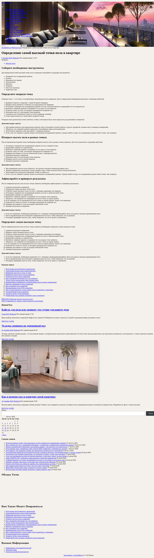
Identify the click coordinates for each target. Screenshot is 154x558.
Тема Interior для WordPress (73, 555)
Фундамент (11, 40)
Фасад (9, 38)
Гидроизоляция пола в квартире (17, 292)
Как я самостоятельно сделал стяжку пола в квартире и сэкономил (29, 290)
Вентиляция (16, 21)
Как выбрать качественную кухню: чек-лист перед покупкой (27, 466)
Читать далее (8, 321)
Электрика (11, 42)
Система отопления (20, 34)
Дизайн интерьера (14, 10)
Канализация (16, 30)
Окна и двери (12, 27)
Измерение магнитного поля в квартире (20, 275)
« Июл (4, 435)
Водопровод (16, 32)
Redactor (16, 58)
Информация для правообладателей (18, 548)
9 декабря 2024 (7, 58)
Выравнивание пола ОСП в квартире (19, 288)
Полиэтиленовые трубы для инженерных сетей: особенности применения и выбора (36, 443)
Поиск (4, 410)
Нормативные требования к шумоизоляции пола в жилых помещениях (31, 282)
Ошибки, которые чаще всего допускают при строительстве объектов (31, 462)
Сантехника (12, 29)
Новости (10, 25)
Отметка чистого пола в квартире (18, 276)
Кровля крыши (13, 19)
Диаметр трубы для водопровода (17, 294)
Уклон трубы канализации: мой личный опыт (22, 280)
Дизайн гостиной (18, 13)
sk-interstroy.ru (6, 2)
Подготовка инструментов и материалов (20, 269)
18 (5, 428)
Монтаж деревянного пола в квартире (19, 284)
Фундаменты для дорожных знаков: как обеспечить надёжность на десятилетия (34, 450)
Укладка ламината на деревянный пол (24, 325)
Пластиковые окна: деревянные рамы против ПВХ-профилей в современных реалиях (36, 449)
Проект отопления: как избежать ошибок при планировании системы (31, 464)
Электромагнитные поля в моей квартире (21, 271)
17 (3, 428)
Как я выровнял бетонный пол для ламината (22, 278)
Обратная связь (11, 550)
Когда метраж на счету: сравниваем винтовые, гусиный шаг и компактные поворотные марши (40, 445)
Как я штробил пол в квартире (17, 286)
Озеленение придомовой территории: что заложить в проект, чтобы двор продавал (35, 454)
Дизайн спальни (18, 17)
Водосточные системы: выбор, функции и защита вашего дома (28, 469)
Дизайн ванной (17, 12)
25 (5, 430)
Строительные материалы (19, 36)
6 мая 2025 (5, 314)
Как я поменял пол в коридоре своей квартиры (29, 396)
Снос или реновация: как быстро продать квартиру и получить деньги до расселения (36, 456)
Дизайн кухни (17, 15)
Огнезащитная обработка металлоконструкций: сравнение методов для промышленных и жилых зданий (43, 452)
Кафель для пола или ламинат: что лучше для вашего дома (35, 309)
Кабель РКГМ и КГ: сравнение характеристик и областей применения (31, 458)
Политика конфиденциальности (17, 552)
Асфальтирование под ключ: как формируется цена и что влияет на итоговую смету (36, 460)
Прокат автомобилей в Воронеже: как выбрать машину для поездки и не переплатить (36, 447)
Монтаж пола (12, 23)
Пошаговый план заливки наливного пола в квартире (25, 295)
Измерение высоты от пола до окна (18, 273)
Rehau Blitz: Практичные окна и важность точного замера (26, 468)
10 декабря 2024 (7, 330)
